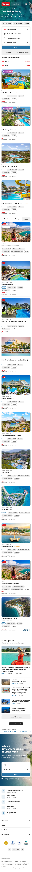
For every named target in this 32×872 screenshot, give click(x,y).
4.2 (4, 401)
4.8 (4, 475)
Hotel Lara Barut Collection (10, 167)
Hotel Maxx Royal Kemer (9, 618)
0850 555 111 (11, 796)
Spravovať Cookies (6, 858)
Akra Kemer (5, 472)
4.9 (4, 170)
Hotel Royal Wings (7, 546)
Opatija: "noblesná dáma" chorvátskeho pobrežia (19, 709)
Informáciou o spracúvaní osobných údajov (12, 781)
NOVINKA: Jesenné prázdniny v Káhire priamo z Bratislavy (20, 680)
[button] (16, 29)
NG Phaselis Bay (7, 509)
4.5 (4, 133)
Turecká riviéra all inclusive (10, 246)
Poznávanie (19, 23)
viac (29, 17)
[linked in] (14, 849)
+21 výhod (14, 98)
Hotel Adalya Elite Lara (9, 130)
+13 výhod (14, 441)
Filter (9, 52)
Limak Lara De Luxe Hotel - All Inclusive (14, 321)
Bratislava (24, 731)
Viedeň (5, 731)
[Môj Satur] (26, 4)
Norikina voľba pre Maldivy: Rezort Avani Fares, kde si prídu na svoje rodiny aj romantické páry (16, 669)
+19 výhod (14, 172)
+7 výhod (27, 251)
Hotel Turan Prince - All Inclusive (12, 204)
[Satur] (5, 4)
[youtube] (22, 849)
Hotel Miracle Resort (8, 93)
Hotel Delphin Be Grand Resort (11, 435)
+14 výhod (16, 552)
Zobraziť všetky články (16, 717)
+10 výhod (14, 328)
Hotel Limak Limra (7, 284)
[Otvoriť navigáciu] (29, 4)
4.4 (4, 96)
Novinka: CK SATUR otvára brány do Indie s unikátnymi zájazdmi (21, 700)
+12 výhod (14, 626)
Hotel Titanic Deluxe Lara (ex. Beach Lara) (15, 360)
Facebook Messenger (14, 801)
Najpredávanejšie (24, 52)
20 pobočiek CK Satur (14, 790)
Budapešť (14, 731)
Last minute (8, 23)
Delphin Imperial (7, 399)
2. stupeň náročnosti (18, 251)
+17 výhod (14, 367)
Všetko (26, 219)
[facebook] (9, 849)
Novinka (4, 512)
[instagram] (18, 849)
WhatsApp (10, 807)
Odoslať (16, 774)
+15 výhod (16, 478)
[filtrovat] (20, 723)
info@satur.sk (11, 812)
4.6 (4, 438)
